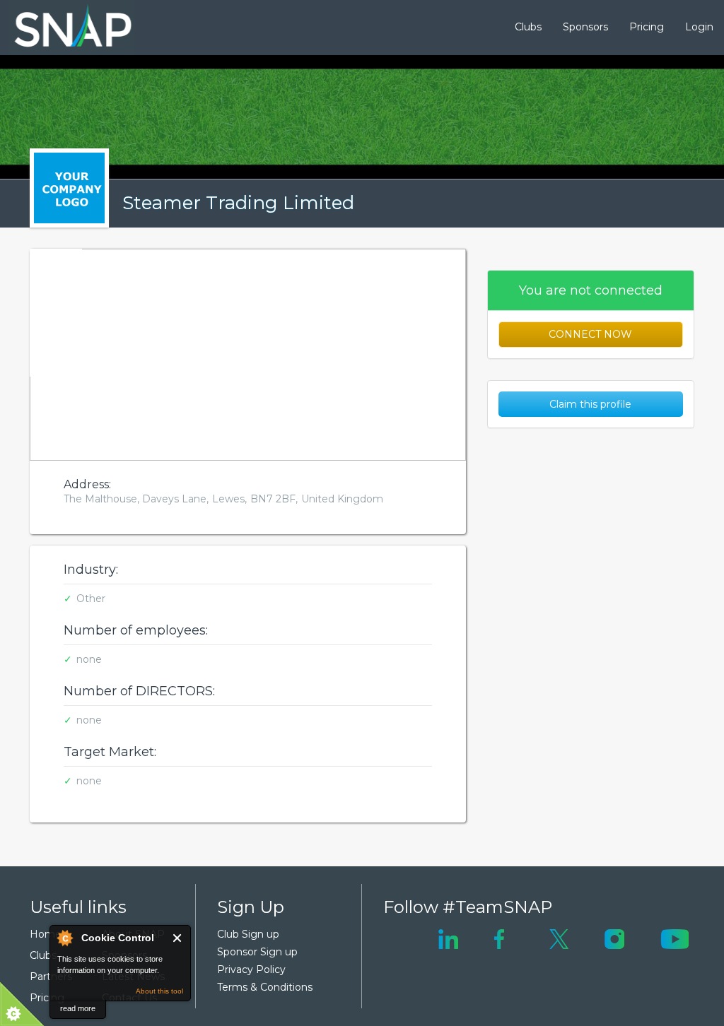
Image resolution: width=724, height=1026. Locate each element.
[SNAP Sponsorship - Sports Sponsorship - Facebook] (499, 938)
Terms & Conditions (265, 987)
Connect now (590, 334)
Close (177, 938)
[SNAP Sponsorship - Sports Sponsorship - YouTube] (674, 938)
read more (77, 1008)
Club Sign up (248, 934)
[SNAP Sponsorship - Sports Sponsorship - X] (558, 938)
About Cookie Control (64, 938)
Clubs (528, 26)
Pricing (646, 26)
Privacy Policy (251, 969)
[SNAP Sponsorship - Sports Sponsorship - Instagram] (614, 938)
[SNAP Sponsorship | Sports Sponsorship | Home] (63, 27)
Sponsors (585, 26)
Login (699, 26)
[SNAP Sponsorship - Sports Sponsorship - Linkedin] (448, 938)
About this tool (159, 991)
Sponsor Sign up (257, 951)
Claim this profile (590, 404)
